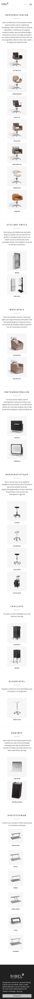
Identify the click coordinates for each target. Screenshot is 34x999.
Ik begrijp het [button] (17, 996)
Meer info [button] (19, 991)
